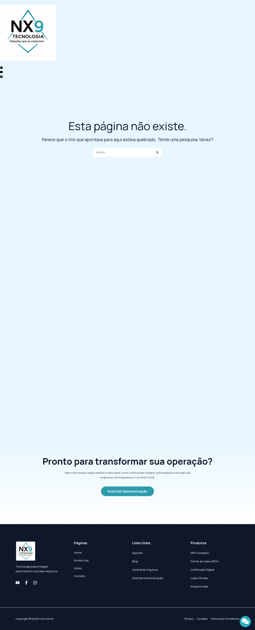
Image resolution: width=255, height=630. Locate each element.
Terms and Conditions (225, 619)
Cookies (202, 619)
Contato (154, 88)
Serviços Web (66, 88)
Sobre (78, 568)
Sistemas (25, 88)
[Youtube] (17, 583)
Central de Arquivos (145, 570)
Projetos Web (199, 586)
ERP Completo (200, 553)
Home (8, 88)
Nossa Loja (90, 88)
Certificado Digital (202, 570)
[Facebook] (26, 583)
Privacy (189, 619)
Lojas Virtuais (199, 578)
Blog (135, 561)
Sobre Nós (111, 88)
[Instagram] (35, 583)
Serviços (44, 88)
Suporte (137, 553)
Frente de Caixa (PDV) (205, 561)
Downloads (133, 88)
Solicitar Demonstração (147, 578)
